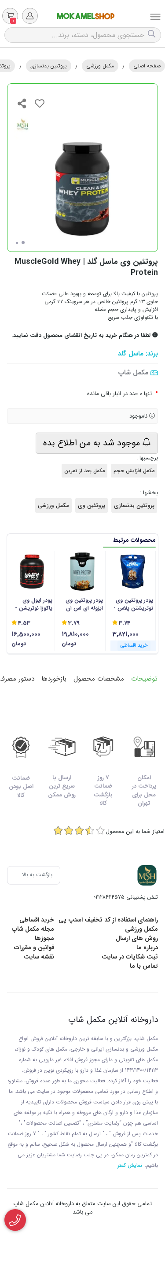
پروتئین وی (91, 505)
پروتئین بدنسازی (48, 66)
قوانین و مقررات (34, 947)
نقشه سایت (39, 957)
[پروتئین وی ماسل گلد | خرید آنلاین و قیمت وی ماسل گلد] (147, 875)
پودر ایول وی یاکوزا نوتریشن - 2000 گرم (33, 604)
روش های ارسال (137, 938)
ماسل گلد (130, 354)
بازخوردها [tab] (53, 679)
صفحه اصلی (147, 66)
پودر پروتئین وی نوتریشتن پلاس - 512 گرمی (133, 604)
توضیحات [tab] (144, 679)
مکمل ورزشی (100, 66)
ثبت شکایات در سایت (130, 957)
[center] (152, 35)
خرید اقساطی (36, 920)
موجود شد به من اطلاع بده (93, 443)
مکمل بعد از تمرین (84, 470)
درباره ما (147, 947)
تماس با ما (144, 966)
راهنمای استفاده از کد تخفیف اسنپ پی (108, 920)
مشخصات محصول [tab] (98, 679)
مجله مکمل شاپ (33, 929)
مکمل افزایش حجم (134, 470)
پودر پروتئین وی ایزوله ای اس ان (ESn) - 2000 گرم (83, 604)
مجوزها (44, 938)
